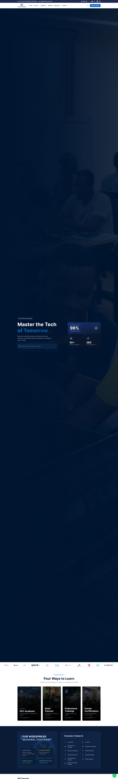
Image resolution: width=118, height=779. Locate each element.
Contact (64, 5)
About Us (50, 5)
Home (30, 5)
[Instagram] (100, 1)
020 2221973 (34, 1)
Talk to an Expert (95, 5)
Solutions (43, 5)
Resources (57, 5)
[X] (94, 1)
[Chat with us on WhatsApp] (114, 775)
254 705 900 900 (27, 1)
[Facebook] (92, 1)
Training (36, 5)
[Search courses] (87, 5)
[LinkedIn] (97, 1)
